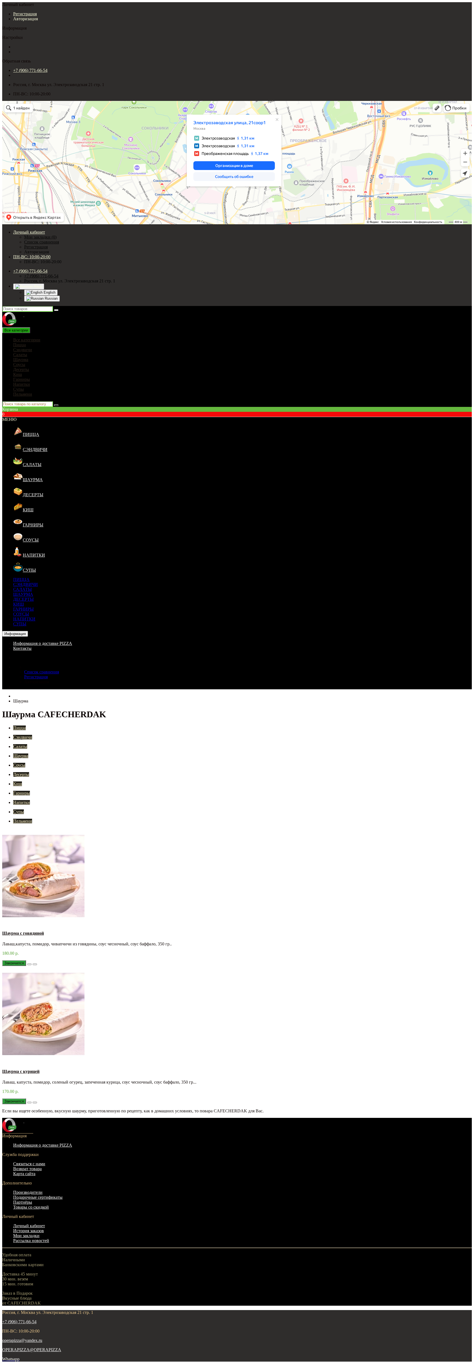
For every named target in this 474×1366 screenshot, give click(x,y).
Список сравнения (41, 242)
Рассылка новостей (31, 1240)
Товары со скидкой (31, 1207)
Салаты (20, 354)
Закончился (14, 963)
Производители (28, 1192)
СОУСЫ (31, 540)
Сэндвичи (22, 349)
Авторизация (25, 18)
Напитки (21, 384)
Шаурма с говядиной (23, 933)
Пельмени (22, 394)
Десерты (21, 369)
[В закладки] (29, 964)
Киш (17, 374)
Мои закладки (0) (40, 237)
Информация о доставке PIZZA (42, 643)
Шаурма (20, 359)
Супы (18, 389)
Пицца (19, 344)
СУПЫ (29, 570)
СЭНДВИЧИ (35, 449)
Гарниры (21, 379)
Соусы (19, 364)
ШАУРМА (33, 479)
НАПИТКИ (34, 555)
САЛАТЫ (32, 464)
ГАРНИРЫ (33, 525)
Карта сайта (24, 1173)
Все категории (26, 340)
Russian (51, 298)
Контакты (22, 648)
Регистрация (25, 14)
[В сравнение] (35, 964)
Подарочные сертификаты (38, 1197)
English (49, 292)
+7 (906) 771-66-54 (30, 70)
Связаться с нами (29, 1163)
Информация (15, 634)
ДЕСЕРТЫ (33, 494)
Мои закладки (26, 1235)
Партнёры (22, 1202)
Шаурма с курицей (21, 1071)
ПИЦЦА (31, 434)
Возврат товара (27, 1168)
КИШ (28, 510)
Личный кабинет (29, 1225)
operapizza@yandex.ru (22, 1340)
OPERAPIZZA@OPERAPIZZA (31, 1349)
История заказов (28, 1230)
